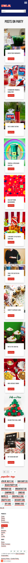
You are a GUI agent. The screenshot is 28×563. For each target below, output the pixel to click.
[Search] (25, 11)
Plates (3, 518)
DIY (8, 503)
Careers (3, 546)
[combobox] (12, 11)
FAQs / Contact (5, 544)
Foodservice (5, 522)
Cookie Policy (15, 558)
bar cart (23, 481)
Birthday (6, 488)
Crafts (3, 536)
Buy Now (4, 526)
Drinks (3, 532)
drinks (19, 503)
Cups (2, 516)
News (3, 542)
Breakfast (21, 488)
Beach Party (11, 485)
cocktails (18, 496)
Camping (9, 492)
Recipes (3, 530)
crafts (6, 500)
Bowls (3, 520)
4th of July (7, 481)
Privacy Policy (5, 558)
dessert (20, 500)
